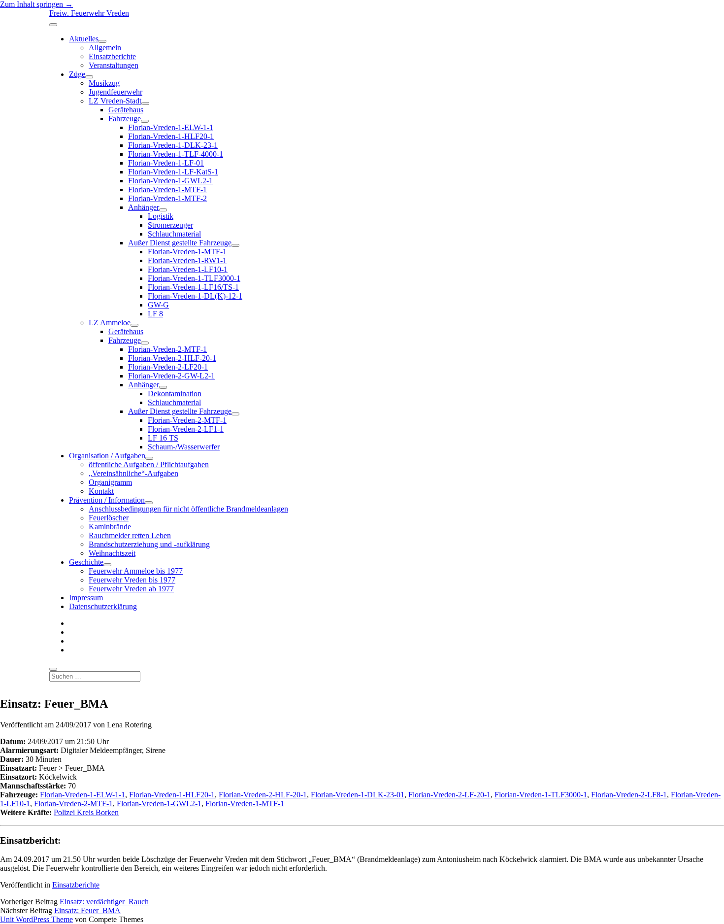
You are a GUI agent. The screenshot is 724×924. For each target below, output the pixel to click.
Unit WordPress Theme (36, 919)
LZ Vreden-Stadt (115, 101)
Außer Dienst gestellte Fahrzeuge (179, 243)
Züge (77, 74)
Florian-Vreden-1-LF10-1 (188, 269)
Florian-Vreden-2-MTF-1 (167, 349)
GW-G (158, 305)
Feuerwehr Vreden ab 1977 (131, 588)
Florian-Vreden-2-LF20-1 (168, 367)
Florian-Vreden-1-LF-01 (166, 163)
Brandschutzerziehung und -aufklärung (149, 544)
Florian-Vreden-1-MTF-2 (167, 198)
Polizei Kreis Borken (86, 812)
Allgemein (105, 47)
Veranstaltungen (113, 65)
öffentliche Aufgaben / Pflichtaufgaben (149, 464)
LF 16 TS (163, 438)
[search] (53, 669)
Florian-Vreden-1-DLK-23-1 (173, 145)
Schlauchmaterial (174, 234)
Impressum (86, 597)
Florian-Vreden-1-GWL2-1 (170, 180)
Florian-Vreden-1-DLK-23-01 (357, 794)
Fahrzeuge (124, 118)
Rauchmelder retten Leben (130, 535)
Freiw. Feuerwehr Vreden (89, 13)
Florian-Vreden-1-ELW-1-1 (170, 127)
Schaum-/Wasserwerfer (184, 447)
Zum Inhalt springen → (36, 4)
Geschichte (86, 562)
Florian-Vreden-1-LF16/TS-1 (193, 287)
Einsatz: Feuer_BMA (87, 910)
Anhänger (143, 207)
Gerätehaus (125, 109)
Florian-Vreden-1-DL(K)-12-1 (195, 296)
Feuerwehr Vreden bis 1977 (132, 580)
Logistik (160, 216)
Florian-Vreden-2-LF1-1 (186, 429)
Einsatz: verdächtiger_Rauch (104, 901)
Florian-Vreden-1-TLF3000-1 (194, 278)
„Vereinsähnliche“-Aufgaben (133, 473)
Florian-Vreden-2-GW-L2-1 (171, 376)
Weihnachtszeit (112, 553)
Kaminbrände (110, 526)
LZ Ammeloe (110, 322)
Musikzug (104, 83)
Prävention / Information (107, 500)
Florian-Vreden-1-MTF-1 (167, 189)
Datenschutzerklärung (103, 606)
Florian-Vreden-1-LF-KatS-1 (173, 172)
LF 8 (155, 313)
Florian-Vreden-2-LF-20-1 (449, 794)
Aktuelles (84, 38)
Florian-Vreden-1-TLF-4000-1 (175, 154)
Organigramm (110, 482)
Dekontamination (174, 393)
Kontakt (101, 491)
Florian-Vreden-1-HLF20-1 (171, 136)
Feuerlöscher (109, 517)
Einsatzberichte (112, 56)
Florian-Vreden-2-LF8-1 (629, 794)
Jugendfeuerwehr (115, 92)
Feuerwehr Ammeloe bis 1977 (136, 571)
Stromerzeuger (170, 225)
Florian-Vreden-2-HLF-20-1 (172, 358)
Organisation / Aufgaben (107, 455)
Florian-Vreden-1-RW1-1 (187, 260)
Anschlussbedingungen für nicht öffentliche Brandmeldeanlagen (188, 509)
